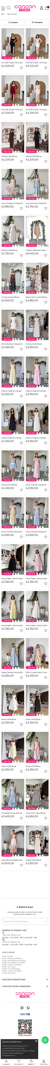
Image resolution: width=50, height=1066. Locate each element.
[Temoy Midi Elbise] (37, 325)
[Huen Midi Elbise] (13, 700)
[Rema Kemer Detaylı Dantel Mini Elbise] (13, 325)
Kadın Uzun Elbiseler (11, 969)
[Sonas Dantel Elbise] (13, 278)
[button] (13, 58)
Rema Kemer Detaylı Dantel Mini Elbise (13, 344)
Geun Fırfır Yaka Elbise (36, 813)
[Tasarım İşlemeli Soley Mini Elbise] (37, 231)
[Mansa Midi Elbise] (13, 137)
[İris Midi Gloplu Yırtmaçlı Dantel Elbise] (13, 43)
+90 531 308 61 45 (11, 935)
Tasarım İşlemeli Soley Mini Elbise (37, 250)
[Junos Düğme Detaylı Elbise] (13, 184)
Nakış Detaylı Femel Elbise (13, 672)
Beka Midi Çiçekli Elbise (36, 297)
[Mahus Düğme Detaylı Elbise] (13, 372)
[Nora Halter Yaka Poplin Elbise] (13, 559)
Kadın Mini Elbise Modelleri (14, 962)
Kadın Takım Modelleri (12, 965)
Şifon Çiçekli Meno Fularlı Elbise (37, 672)
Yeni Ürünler (7, 956)
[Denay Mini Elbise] (13, 465)
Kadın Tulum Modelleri (12, 971)
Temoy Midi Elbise (34, 344)
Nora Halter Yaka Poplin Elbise (13, 578)
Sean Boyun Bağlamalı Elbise (13, 860)
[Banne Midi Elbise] (13, 231)
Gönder (45, 921)
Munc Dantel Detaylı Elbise (37, 485)
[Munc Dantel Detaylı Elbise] (37, 465)
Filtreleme (38, 22)
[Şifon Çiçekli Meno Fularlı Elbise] (37, 653)
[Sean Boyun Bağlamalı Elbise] (13, 841)
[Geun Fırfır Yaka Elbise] (37, 794)
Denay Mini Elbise (9, 485)
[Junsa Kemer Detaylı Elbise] (37, 184)
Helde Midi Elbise (33, 860)
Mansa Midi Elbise (9, 156)
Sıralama (14, 22)
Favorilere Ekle (21, 67)
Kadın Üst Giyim (9, 967)
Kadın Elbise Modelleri (12, 958)
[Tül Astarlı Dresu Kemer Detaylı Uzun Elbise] (13, 794)
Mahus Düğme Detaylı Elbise (13, 391)
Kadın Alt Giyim (9, 973)
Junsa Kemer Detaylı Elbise (37, 203)
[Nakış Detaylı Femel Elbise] (13, 653)
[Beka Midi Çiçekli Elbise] (37, 278)
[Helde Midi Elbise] (37, 841)
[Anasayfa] (4, 14)
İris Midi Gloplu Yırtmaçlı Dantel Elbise (13, 62)
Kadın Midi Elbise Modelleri (14, 960)
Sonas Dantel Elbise (10, 297)
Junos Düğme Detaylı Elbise (13, 203)
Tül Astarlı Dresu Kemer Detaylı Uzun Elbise (13, 813)
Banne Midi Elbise (9, 250)
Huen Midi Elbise (9, 719)
